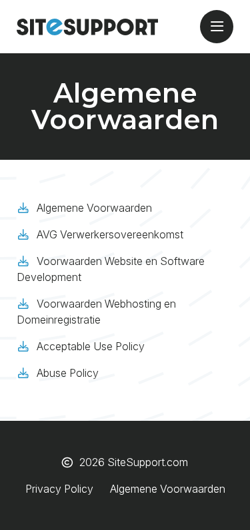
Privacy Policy (59, 488)
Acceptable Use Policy (91, 346)
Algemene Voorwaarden (94, 207)
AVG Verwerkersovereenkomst (110, 234)
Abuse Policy (68, 373)
